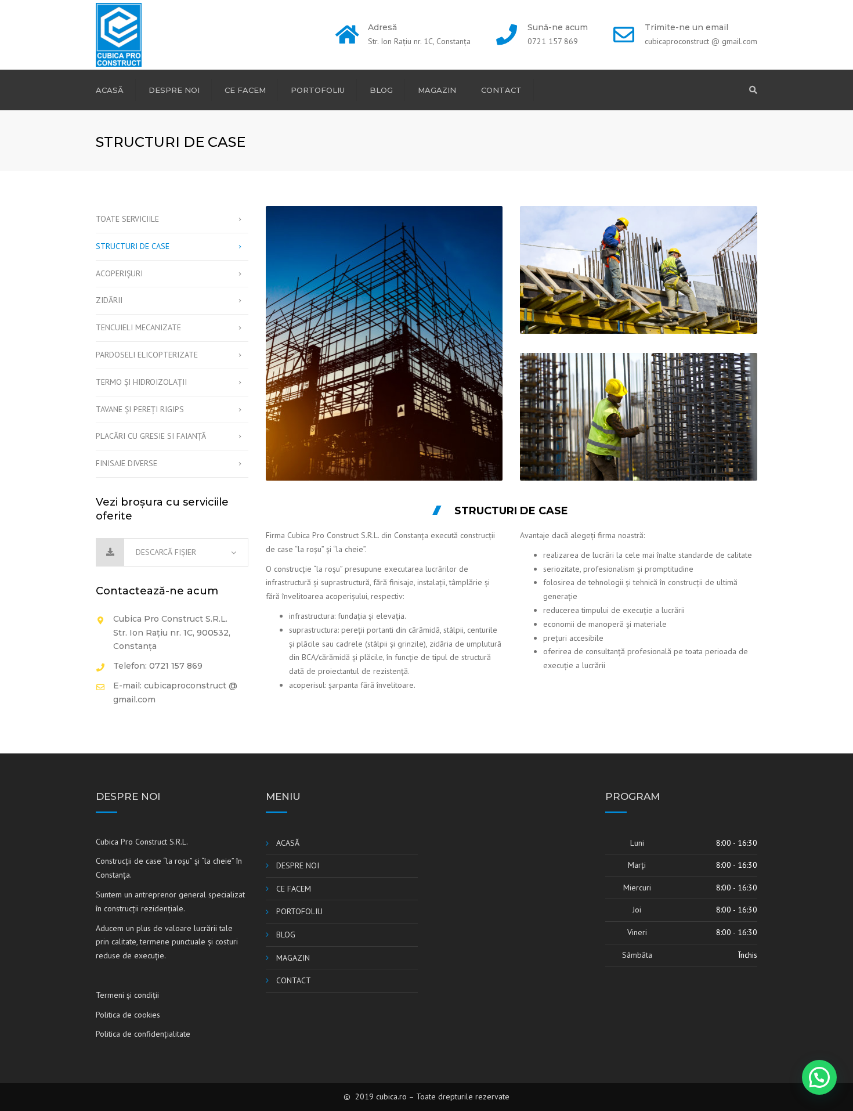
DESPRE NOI (174, 90)
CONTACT (501, 90)
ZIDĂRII (109, 300)
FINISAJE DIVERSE (126, 463)
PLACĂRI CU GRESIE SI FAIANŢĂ (151, 436)
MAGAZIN (437, 90)
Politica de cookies (128, 1014)
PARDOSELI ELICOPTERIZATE (147, 354)
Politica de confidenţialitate (143, 1034)
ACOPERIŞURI (119, 273)
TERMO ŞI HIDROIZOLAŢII (141, 382)
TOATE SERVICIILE (127, 219)
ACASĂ (110, 90)
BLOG (381, 90)
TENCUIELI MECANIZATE (138, 327)
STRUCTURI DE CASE (132, 246)
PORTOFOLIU (318, 90)
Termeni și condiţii (127, 995)
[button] (819, 1077)
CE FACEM (245, 90)
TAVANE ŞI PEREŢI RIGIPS (140, 409)
